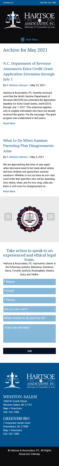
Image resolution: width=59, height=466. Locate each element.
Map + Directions (12, 408)
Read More (9, 123)
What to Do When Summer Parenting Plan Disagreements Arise (28, 145)
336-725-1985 (50, 2)
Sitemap (35, 454)
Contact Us (8, 2)
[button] (8, 216)
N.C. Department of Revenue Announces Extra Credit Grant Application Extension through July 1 (28, 71)
